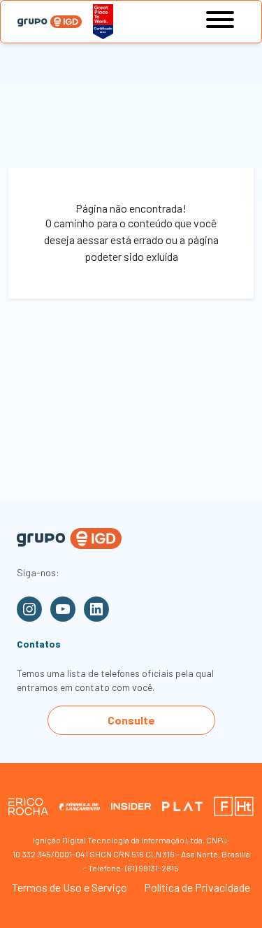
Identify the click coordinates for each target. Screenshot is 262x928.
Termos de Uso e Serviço (69, 887)
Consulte (131, 720)
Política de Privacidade (197, 887)
